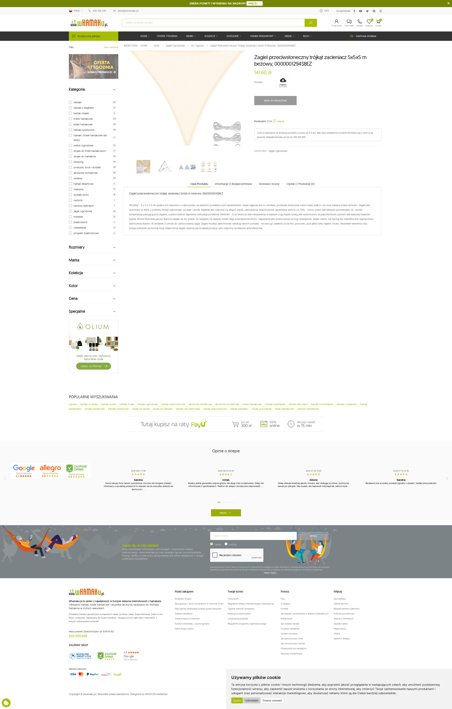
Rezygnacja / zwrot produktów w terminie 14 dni (199, 603)
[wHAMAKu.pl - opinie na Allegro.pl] (51, 471)
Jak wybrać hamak (290, 623)
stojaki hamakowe (95, 408)
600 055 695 (99, 10)
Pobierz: (258, 82)
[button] (336, 23)
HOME (143, 36)
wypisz (233, 544)
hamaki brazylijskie (275, 404)
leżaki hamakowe (83, 124)
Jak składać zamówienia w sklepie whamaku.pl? (305, 613)
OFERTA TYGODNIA (167, 36)
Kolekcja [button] (76, 272)
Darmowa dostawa (366, 36)
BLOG (306, 36)
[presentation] (5, 478)
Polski (76, 10)
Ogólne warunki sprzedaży (241, 608)
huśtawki (78, 216)
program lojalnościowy (86, 233)
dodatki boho (81, 194)
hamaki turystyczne (84, 130)
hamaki (77, 102)
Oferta (337, 633)
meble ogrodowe (83, 145)
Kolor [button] (73, 285)
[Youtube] (361, 11)
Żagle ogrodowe (278, 151)
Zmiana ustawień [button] (272, 700)
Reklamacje (286, 618)
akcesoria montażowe (86, 172)
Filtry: (71, 47)
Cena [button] (73, 298)
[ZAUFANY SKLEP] (80, 656)
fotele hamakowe (83, 118)
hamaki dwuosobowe (173, 404)
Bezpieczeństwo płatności (347, 608)
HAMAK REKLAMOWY (261, 36)
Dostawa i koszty (183, 598)
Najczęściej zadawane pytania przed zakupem (198, 608)
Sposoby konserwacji (291, 653)
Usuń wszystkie (111, 47)
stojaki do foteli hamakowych (90, 151)
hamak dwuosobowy (215, 408)
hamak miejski (81, 113)
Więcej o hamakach (343, 618)
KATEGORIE (233, 36)
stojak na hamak (141, 408)
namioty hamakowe (308, 408)
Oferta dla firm (341, 603)
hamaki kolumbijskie (322, 404)
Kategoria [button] (77, 89)
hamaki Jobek (108, 404)
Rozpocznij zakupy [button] (89, 36)
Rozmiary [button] (77, 247)
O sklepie (285, 603)
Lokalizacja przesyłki (238, 618)
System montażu (289, 633)
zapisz (218, 544)
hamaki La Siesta (89, 404)
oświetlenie (80, 227)
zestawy (78, 178)
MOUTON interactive (156, 694)
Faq (282, 598)
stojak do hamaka (163, 408)
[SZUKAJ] (311, 23)
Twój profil (233, 598)
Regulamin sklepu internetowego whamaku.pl (251, 603)
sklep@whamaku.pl (128, 10)
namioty (78, 200)
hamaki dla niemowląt (188, 408)
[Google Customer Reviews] (133, 656)
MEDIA (288, 36)
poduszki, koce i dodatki (87, 167)
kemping (79, 162)
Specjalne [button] (77, 311)
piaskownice (80, 222)
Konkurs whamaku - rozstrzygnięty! (192, 623)
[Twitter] (368, 11)
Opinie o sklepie (342, 638)
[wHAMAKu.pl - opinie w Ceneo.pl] (77, 471)
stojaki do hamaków (85, 156)
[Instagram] (381, 11)
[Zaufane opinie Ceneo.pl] (106, 656)
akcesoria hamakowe (200, 404)
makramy (79, 189)
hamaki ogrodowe (147, 404)
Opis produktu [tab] (199, 184)
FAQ (326, 10)
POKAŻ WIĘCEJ (270, 573)
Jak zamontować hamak (293, 643)
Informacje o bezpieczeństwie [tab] (233, 184)
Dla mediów (340, 598)
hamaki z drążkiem (84, 107)
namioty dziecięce (84, 205)
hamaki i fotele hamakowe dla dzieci (90, 138)
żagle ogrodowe (83, 211)
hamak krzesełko (239, 408)
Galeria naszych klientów (187, 618)
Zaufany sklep (341, 623)
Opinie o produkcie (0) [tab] (300, 184)
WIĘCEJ (253, 3)
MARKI (189, 36)
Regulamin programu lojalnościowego (247, 623)
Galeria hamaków (184, 613)
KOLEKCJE (210, 36)
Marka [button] (74, 260)
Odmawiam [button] (251, 700)
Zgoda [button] (237, 700)
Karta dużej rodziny (184, 628)
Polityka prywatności (344, 613)
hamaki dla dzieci (298, 404)
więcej (280, 121)
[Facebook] (355, 11)
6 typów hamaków (290, 628)
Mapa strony (340, 628)
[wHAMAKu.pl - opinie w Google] (24, 471)
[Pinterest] (375, 11)
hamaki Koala (127, 404)
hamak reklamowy (84, 183)
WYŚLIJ (313, 536)
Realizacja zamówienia (239, 613)
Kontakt (284, 608)
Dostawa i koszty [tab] (269, 184)
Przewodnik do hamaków (294, 648)
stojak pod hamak (262, 408)
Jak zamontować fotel (292, 638)
